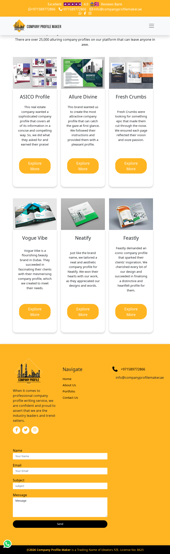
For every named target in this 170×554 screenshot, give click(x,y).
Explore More (34, 166)
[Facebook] (85, 13)
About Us (69, 385)
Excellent (85, 4)
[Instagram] (90, 13)
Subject (18, 480)
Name (17, 450)
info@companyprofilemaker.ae (118, 9)
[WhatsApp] (80, 13)
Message (20, 495)
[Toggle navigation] (151, 26)
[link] (75, 4)
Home (67, 379)
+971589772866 (43, 9)
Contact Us (70, 397)
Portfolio (69, 391)
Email (17, 465)
